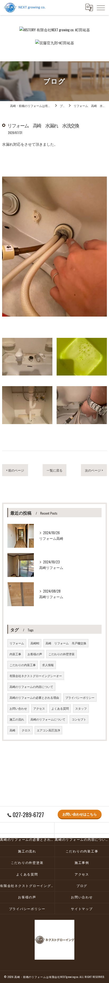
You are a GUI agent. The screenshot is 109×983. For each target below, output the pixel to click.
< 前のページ (15, 470)
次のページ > (94, 470)
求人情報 (48, 665)
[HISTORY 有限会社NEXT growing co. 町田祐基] (54, 29)
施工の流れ (17, 719)
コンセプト (79, 719)
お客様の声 (35, 654)
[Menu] (101, 7)
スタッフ (81, 708)
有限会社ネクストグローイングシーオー (36, 676)
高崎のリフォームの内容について (31, 686)
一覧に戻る (54, 470)
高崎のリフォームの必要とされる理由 (34, 697)
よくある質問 (60, 708)
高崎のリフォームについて (47, 719)
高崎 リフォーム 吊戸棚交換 (66, 643)
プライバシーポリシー (79, 697)
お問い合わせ (18, 708)
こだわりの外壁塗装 (61, 654)
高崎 (12, 730)
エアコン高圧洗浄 (48, 730)
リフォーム (17, 643)
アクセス (39, 708)
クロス (26, 730)
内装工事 (15, 654)
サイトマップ (82, 908)
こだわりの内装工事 (23, 665)
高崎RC (34, 643)
